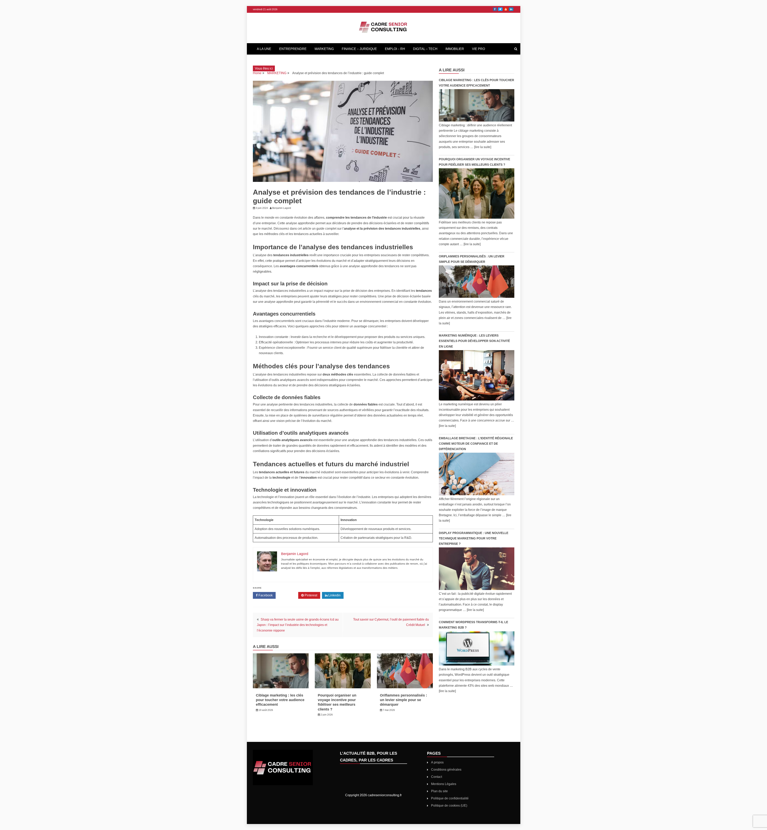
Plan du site (439, 791)
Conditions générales (446, 769)
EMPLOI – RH (395, 49)
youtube (506, 9)
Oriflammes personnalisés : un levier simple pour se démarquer (403, 700)
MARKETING (324, 49)
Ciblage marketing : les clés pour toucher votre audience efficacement (280, 700)
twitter (500, 9)
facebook (495, 9)
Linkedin (334, 595)
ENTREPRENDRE (293, 49)
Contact (436, 776)
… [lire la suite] (480, 147)
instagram (511, 9)
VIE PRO (478, 49)
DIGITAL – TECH (425, 49)
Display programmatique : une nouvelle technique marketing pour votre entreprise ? (473, 538)
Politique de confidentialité (450, 798)
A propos (437, 762)
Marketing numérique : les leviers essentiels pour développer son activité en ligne (474, 341)
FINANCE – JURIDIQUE (359, 49)
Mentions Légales (443, 784)
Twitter (288, 595)
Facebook (265, 595)
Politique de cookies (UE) (449, 805)
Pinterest (310, 595)
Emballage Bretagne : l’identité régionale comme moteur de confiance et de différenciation (476, 443)
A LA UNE (264, 49)
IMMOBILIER (454, 49)
